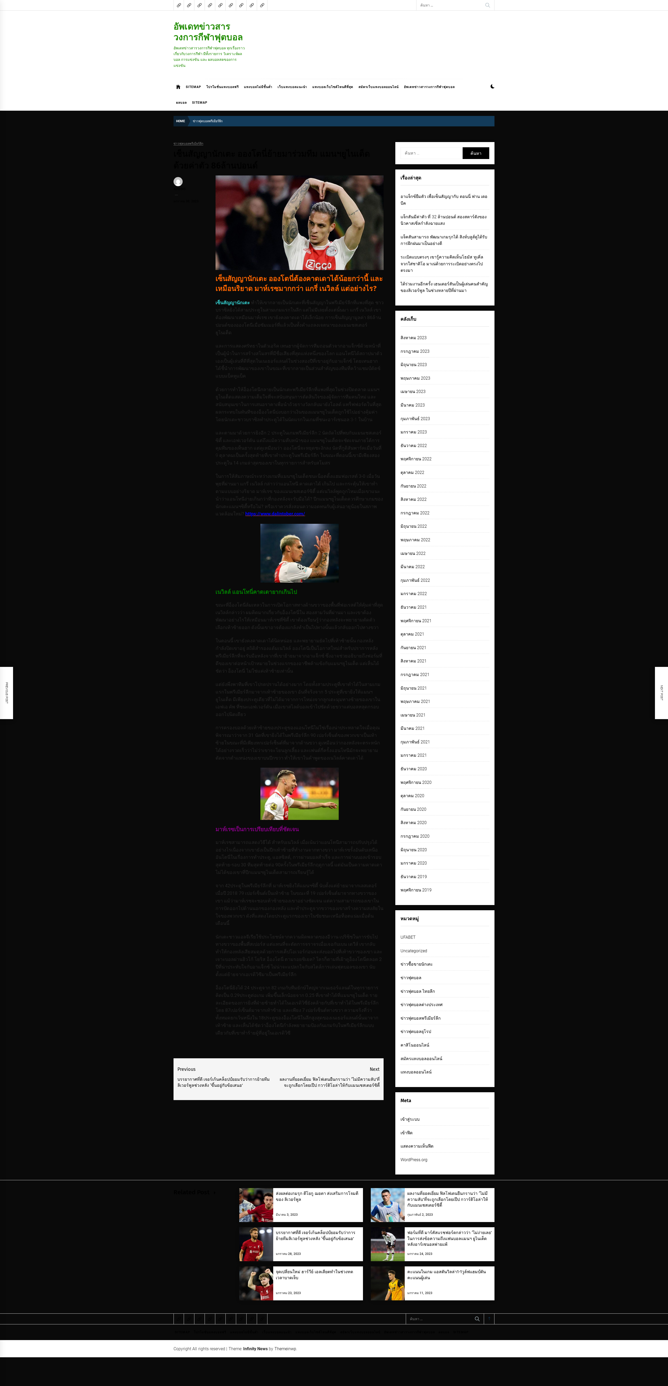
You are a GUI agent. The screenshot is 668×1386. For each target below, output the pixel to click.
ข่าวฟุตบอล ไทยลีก (418, 991)
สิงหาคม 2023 (414, 337)
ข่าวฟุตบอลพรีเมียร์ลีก (188, 143)
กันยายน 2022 (413, 486)
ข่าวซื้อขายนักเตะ (417, 964)
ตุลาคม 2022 (412, 472)
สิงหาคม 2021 (414, 661)
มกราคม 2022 (414, 593)
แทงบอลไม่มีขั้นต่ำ (258, 87)
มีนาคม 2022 (413, 566)
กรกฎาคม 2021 (415, 674)
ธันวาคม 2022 (414, 445)
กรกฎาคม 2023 (415, 351)
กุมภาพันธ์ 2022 (415, 580)
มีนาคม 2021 (413, 728)
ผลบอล (181, 102)
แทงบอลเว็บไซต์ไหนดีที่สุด (332, 87)
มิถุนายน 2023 (414, 364)
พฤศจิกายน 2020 (416, 782)
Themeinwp (285, 1348)
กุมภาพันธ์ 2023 (415, 418)
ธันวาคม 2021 (414, 607)
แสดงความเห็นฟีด (417, 1146)
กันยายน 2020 (413, 809)
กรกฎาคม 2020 (415, 836)
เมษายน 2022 (413, 553)
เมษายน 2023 (413, 391)
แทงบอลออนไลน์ (416, 1072)
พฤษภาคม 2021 (415, 701)
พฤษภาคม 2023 (415, 378)
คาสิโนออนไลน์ (415, 1045)
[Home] (178, 87)
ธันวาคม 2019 (414, 876)
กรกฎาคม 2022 (415, 512)
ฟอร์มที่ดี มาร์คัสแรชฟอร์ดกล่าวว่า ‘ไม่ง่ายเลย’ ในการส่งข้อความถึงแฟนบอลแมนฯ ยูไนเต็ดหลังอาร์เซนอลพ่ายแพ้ (449, 1238)
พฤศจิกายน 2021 (416, 620)
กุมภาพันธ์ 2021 (415, 741)
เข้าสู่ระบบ (410, 1119)
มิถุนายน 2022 (414, 526)
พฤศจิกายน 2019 (416, 890)
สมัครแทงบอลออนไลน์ (421, 1058)
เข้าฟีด (407, 1132)
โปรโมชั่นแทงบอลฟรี (222, 87)
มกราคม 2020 (414, 863)
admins (180, 189)
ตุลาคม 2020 (412, 795)
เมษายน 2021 (413, 715)
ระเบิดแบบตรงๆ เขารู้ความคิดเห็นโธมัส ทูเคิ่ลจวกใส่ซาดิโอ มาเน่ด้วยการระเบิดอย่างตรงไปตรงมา (442, 264)
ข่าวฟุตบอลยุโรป (416, 1031)
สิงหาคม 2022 (414, 499)
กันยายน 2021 (413, 647)
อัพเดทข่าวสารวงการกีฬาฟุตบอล (208, 31)
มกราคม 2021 (414, 755)
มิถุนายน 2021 (414, 688)
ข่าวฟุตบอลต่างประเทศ (422, 1004)
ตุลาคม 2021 (412, 634)
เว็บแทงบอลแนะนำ (292, 87)
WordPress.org (414, 1159)
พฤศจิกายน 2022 (416, 458)
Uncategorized (414, 950)
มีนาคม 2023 (413, 405)
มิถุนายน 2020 (414, 849)
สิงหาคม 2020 (414, 822)
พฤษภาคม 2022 (415, 539)
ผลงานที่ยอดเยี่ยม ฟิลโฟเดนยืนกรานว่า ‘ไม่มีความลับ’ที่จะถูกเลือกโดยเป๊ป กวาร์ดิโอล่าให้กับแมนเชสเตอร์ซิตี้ (447, 1199)
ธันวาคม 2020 (414, 768)
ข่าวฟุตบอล (411, 977)
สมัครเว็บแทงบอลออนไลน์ (379, 87)
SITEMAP (193, 87)
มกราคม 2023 (414, 432)
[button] (492, 87)
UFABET (408, 937)
